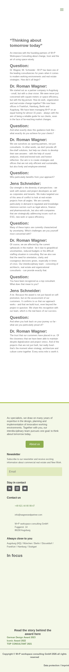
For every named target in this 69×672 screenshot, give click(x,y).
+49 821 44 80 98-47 (25, 506)
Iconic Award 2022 (16, 640)
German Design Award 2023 (21, 637)
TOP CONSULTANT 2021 (19, 644)
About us (34, 444)
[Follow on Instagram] (17, 488)
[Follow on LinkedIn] (9, 488)
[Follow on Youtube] (25, 488)
